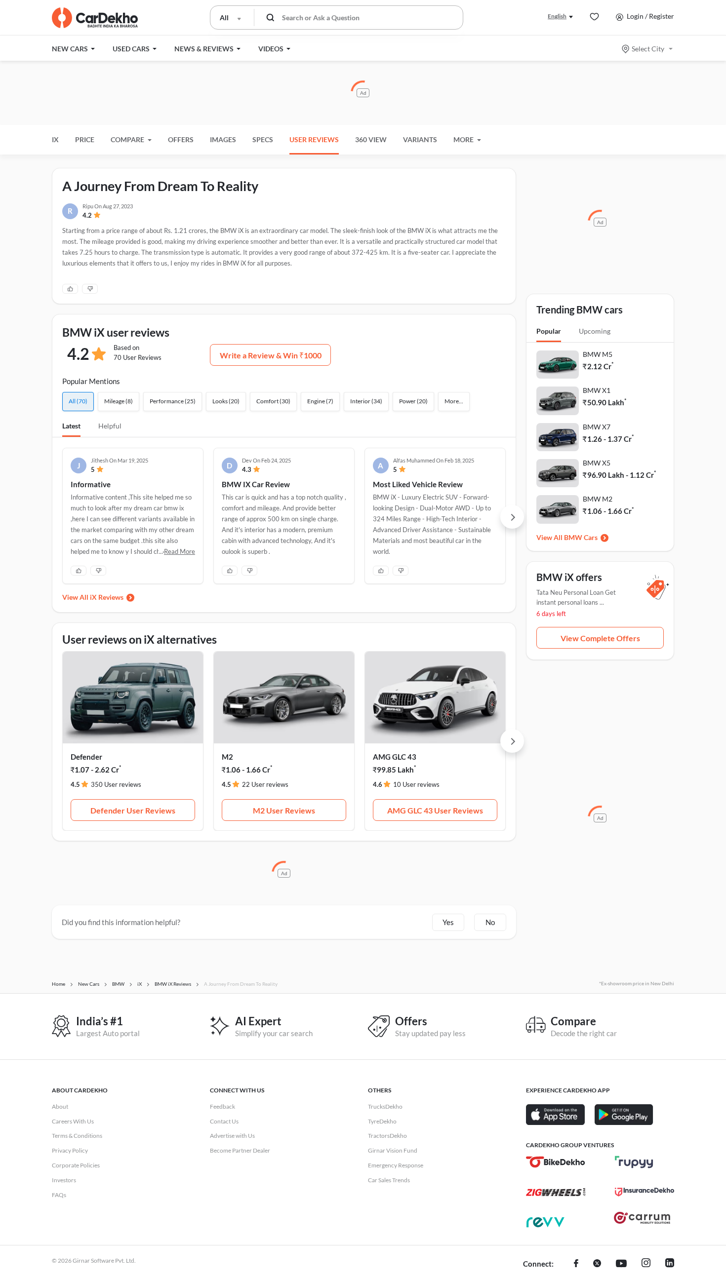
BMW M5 (597, 354)
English (557, 16)
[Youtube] (621, 1264)
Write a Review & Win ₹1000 (271, 355)
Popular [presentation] (548, 331)
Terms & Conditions (77, 1135)
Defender (86, 756)
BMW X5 (596, 463)
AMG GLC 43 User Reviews (435, 810)
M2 (227, 756)
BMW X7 (596, 427)
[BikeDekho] (555, 1162)
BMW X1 (596, 390)
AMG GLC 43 (394, 756)
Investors (64, 1180)
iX (55, 139)
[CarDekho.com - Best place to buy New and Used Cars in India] (95, 17)
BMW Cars (581, 537)
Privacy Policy (70, 1150)
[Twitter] (597, 1264)
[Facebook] (576, 1264)
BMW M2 (597, 499)
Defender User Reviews (132, 810)
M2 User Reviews (284, 810)
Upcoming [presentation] (594, 331)
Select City (648, 48)
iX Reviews (106, 597)
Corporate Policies (76, 1165)
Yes (448, 922)
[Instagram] (646, 1264)
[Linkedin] (669, 1264)
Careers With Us (73, 1121)
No (490, 922)
